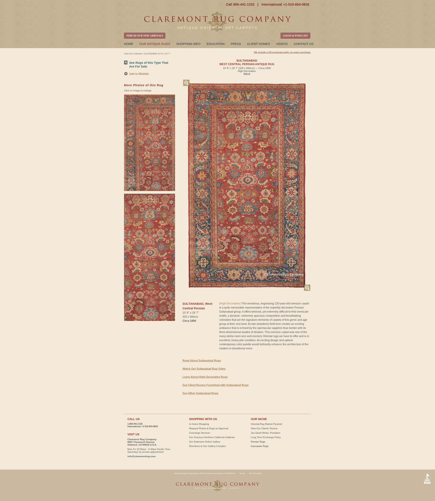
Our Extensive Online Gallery (204, 441)
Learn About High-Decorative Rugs (205, 376)
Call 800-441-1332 (240, 4)
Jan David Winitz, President (265, 432)
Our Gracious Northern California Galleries (212, 437)
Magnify (186, 83)
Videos (282, 44)
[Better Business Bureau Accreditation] (427, 478)
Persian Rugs (258, 441)
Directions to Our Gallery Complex (207, 446)
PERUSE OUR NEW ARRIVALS (144, 36)
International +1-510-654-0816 (285, 4)
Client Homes (258, 44)
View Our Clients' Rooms (264, 428)
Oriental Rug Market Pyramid (266, 424)
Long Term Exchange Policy (266, 437)
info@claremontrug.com (141, 456)
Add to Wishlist (139, 73)
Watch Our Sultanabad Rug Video (204, 368)
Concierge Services (199, 432)
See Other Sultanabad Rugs (200, 393)
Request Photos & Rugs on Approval (208, 428)
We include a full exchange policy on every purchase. (282, 52)
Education (215, 44)
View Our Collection (133, 54)
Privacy (242, 473)
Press (236, 44)
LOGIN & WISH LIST (295, 36)
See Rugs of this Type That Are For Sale (148, 64)
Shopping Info (188, 44)
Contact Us (304, 44)
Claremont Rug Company (217, 21)
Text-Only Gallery (255, 473)
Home (128, 44)
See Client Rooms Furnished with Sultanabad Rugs (215, 385)
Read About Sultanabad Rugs (201, 360)
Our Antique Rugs (154, 44)
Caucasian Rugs (259, 446)
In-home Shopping (199, 424)
